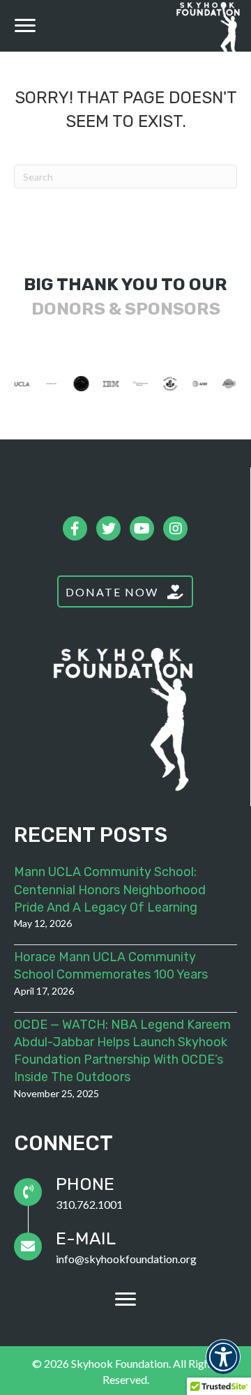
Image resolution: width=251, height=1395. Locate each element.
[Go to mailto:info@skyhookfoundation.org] (125, 1246)
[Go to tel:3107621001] (125, 1192)
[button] (25, 26)
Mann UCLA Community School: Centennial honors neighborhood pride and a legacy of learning (110, 889)
